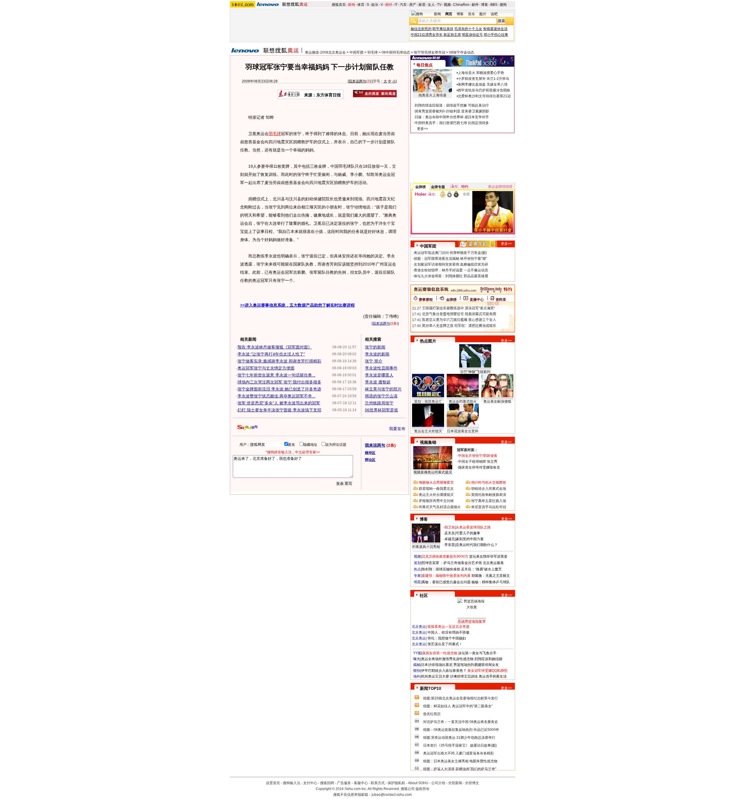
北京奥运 (419, 627)
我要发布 (397, 428)
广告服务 (344, 783)
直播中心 (477, 300)
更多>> (422, 129)
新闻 (351, 5)
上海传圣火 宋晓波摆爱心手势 (481, 73)
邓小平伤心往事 (496, 35)
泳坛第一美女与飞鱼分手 (477, 653)
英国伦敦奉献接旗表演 (488, 495)
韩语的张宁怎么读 (381, 396)
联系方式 (378, 783)
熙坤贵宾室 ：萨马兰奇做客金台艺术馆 (452, 563)
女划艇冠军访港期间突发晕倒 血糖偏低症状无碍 (451, 264)
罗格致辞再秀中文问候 (436, 501)
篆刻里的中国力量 (470, 539)
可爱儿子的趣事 (468, 533)
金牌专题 (438, 187)
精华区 (370, 453)
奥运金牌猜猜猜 (500, 187)
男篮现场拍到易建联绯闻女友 (476, 665)
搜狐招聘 (327, 783)
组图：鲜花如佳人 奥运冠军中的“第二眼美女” (458, 706)
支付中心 (310, 783)
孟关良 (449, 533)
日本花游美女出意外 (462, 431)
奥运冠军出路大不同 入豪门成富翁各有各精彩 (458, 753)
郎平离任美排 (442, 29)
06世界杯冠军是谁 (381, 410)
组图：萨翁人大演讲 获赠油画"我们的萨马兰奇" (459, 769)
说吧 (494, 14)
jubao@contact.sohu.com (392, 795)
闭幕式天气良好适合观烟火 (440, 507)
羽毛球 (372, 52)
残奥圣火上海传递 (432, 95)
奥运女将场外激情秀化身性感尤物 (447, 659)
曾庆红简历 (432, 714)
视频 (447, 5)
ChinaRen (461, 5)
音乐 (471, 14)
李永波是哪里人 (379, 375)
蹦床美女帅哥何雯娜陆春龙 (479, 467)
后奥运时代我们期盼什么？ (477, 545)
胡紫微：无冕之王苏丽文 (490, 576)
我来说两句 (357, 81)
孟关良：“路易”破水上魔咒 (481, 569)
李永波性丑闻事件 (381, 368)
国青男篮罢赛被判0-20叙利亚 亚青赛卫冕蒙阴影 (452, 111)
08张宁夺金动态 (461, 52)
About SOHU (418, 783)
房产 (412, 5)
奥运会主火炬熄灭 (428, 431)
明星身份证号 (472, 35)
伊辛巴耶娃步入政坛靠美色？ (443, 671)
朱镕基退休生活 (495, 29)
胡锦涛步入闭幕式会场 (488, 489)
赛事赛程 (426, 300)
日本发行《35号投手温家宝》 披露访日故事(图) (460, 745)
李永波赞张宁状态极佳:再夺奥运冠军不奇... (276, 396)
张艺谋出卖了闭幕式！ (445, 644)
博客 (484, 5)
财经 (388, 5)
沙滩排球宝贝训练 (464, 676)
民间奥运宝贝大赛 (435, 676)
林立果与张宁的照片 (383, 389)
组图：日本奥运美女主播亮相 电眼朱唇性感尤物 (460, 761)
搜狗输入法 (291, 783)
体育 (360, 5)
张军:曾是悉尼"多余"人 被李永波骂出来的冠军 (278, 403)
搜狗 (503, 5)
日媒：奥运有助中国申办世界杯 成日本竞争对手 (452, 117)
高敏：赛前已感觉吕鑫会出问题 (446, 582)
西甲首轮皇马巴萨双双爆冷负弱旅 (484, 90)
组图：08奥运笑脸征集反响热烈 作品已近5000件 (461, 730)
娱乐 (374, 5)
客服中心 (361, 783)
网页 (448, 14)
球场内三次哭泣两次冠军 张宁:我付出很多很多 (279, 382)
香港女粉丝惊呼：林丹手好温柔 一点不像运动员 (451, 270)
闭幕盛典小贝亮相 (426, 547)
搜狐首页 (339, 5)
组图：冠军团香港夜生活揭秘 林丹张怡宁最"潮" (450, 259)
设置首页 (273, 783)
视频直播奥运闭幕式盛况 (433, 472)
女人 (431, 5)
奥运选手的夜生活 (493, 676)
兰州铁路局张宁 (379, 403)
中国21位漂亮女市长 (427, 35)
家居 (421, 5)
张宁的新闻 (375, 347)
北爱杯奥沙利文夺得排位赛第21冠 (484, 96)
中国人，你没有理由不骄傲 (448, 632)
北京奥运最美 (493, 563)
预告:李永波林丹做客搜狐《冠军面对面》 (274, 347)
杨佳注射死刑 (421, 29)
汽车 (403, 5)
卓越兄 (449, 539)
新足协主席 (452, 35)
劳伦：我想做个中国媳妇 (447, 638)
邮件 (475, 5)
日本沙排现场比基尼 (437, 665)
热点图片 (428, 341)
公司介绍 (438, 783)
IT (396, 5)
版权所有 (423, 789)
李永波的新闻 (377, 354)
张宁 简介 (373, 361)
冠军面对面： (467, 450)
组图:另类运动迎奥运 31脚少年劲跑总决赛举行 (459, 738)
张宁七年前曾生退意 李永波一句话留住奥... (276, 375)
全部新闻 (455, 783)
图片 (482, 14)
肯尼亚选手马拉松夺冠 (488, 507)
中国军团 (356, 52)
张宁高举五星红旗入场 (488, 501)
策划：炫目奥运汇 (428, 402)
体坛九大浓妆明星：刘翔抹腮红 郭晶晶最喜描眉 (451, 276)
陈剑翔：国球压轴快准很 (441, 569)
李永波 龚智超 (378, 382)
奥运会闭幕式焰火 (463, 402)
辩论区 (370, 460)
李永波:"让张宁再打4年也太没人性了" (271, 354)
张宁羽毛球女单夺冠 (429, 52)
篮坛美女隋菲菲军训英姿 (488, 556)
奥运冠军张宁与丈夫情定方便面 (266, 368)
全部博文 (472, 783)
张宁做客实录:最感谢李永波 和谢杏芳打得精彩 (279, 361)
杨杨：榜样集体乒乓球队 (490, 582)
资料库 (501, 300)
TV (439, 5)
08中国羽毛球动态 (396, 52)
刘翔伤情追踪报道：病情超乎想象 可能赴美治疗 (452, 105)
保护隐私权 (396, 783)
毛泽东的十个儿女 (468, 29)
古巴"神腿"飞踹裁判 (475, 372)
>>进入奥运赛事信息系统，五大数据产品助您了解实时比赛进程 (297, 305)
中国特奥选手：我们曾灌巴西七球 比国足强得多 (452, 123)
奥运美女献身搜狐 (497, 402)
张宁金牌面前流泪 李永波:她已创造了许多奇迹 (279, 389)
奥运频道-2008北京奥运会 (325, 52)
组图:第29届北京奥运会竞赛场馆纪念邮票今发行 (460, 698)
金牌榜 (420, 187)
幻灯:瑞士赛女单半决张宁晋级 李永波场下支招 (279, 410)
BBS (493, 5)
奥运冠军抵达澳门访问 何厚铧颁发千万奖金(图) (450, 253)
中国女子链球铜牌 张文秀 (477, 461)
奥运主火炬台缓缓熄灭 (436, 495)
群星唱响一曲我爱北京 (436, 489)
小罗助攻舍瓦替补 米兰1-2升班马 (483, 79)
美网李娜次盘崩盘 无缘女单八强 (483, 84)
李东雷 (449, 545)
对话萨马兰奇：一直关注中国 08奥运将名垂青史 (460, 722)
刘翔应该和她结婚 (488, 659)
